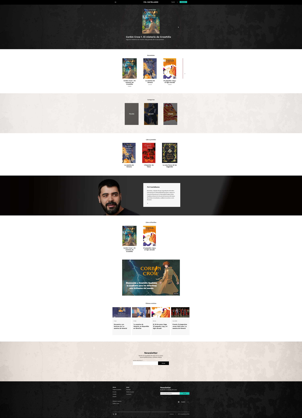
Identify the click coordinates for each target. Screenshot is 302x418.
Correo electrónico (137, 360)
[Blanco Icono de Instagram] (116, 414)
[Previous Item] (123, 27)
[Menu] (115, 2)
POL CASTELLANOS (151, 2)
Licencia (172, 414)
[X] (113, 414)
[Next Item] (178, 27)
